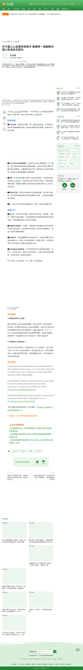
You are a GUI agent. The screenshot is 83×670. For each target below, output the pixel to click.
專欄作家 (60, 659)
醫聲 (57, 9)
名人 (12, 41)
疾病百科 (43, 659)
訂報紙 (57, 664)
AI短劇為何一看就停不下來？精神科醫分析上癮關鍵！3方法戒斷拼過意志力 (35, 14)
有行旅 (60, 4)
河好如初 (47, 4)
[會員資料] (77, 4)
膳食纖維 (23, 451)
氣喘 (68, 167)
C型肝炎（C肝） (63, 163)
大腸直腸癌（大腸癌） (64, 154)
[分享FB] (4, 112)
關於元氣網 (23, 659)
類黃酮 (40, 124)
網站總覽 (68, 664)
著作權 (39, 664)
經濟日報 (39, 4)
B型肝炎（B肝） (63, 160)
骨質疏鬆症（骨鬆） (64, 157)
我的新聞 (72, 4)
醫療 (23, 9)
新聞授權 (27, 664)
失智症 (74, 157)
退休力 (46, 9)
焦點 (3, 9)
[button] (79, 9)
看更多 (78, 88)
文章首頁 (54, 659)
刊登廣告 (14, 664)
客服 (23, 664)
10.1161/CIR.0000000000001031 (23, 389)
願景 (65, 4)
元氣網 (8, 41)
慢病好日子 (66, 9)
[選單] (80, 4)
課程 (39, 9)
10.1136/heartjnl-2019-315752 (22, 401)
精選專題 (37, 659)
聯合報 (33, 4)
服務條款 (34, 664)
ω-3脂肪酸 (17, 181)
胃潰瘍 (72, 163)
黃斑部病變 (61, 167)
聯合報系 (51, 664)
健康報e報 (33, 651)
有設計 (54, 4)
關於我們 (62, 664)
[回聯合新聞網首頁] (4, 4)
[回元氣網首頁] (9, 4)
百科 (28, 9)
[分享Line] (4, 118)
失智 (52, 9)
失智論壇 (16, 9)
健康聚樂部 (30, 659)
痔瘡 (74, 154)
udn (3, 41)
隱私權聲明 (44, 664)
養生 (9, 9)
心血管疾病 (17, 111)
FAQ (19, 664)
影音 (34, 9)
